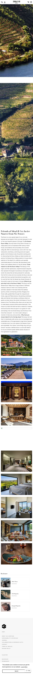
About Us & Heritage (8, 636)
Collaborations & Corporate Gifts (12, 642)
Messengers (5, 661)
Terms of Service (7, 646)
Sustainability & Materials (10, 638)
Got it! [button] (16, 671)
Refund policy (6, 648)
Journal (4, 640)
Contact (4, 644)
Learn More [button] (24, 667)
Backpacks (5, 659)
